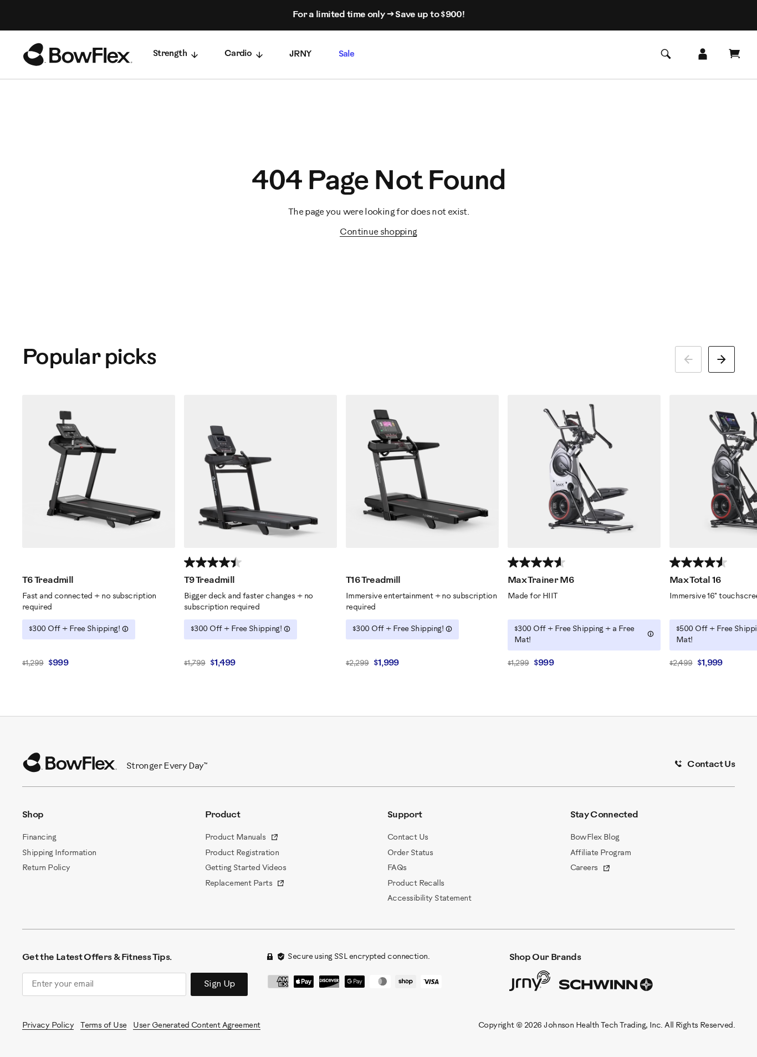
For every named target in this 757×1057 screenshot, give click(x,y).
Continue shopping (378, 232)
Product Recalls (415, 884)
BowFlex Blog (595, 838)
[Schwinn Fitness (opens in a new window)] (606, 987)
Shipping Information (59, 853)
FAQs (397, 868)
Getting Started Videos (246, 868)
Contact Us (407, 838)
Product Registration (242, 853)
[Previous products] (688, 359)
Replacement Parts (245, 885)
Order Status (410, 853)
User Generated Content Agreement (196, 1026)
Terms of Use (103, 1026)
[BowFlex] (77, 55)
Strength (170, 54)
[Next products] (721, 359)
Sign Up (219, 984)
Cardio (238, 54)
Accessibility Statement (429, 899)
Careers (590, 869)
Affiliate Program (600, 853)
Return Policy (46, 868)
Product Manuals (242, 838)
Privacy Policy (48, 1026)
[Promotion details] (125, 629)
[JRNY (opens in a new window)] (529, 983)
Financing (39, 838)
